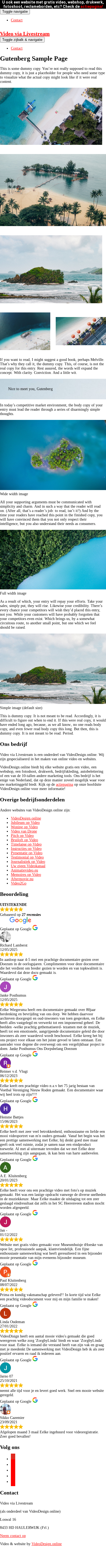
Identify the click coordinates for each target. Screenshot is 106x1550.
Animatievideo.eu (24, 870)
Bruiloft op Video (24, 840)
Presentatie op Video (26, 853)
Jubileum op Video (25, 823)
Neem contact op (13, 1536)
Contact (17, 20)
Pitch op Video (22, 836)
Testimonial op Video (27, 857)
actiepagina (64, 784)
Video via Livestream (25, 34)
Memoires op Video (26, 875)
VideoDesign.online (26, 818)
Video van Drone (24, 831)
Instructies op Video (26, 849)
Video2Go (18, 883)
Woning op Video (24, 827)
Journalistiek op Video (28, 862)
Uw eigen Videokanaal (28, 866)
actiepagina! (91, 6)
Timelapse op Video (26, 844)
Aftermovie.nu (22, 879)
